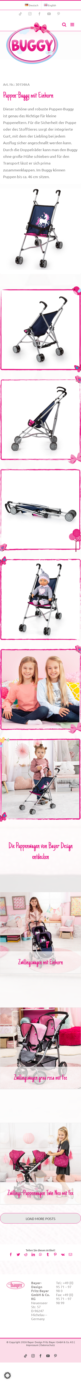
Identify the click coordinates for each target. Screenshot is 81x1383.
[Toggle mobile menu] (72, 24)
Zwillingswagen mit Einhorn (41, 929)
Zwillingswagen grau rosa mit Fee (41, 1045)
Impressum (32, 1345)
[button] (7, 1375)
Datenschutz (47, 1345)
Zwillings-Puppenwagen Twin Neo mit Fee (41, 1160)
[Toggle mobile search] (64, 24)
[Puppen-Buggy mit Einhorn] (32, 43)
